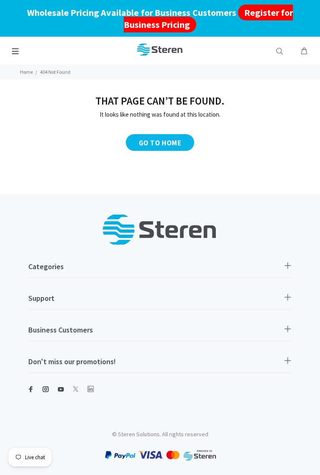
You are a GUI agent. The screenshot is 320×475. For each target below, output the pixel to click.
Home (26, 72)
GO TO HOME (160, 143)
